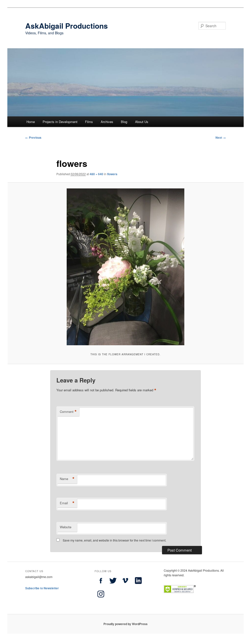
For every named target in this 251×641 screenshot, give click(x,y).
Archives (107, 121)
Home (30, 121)
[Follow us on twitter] (113, 585)
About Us (141, 121)
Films (89, 121)
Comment (68, 412)
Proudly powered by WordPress (125, 624)
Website (65, 527)
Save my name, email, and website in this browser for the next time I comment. (114, 540)
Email (67, 503)
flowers (112, 174)
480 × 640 (96, 174)
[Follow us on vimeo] (125, 585)
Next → (220, 137)
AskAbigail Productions (66, 25)
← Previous (33, 137)
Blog (124, 121)
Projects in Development (60, 121)
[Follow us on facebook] (101, 585)
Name (67, 479)
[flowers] (125, 266)
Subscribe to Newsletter (42, 588)
